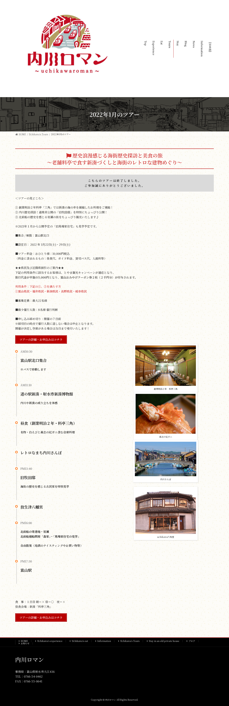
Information (104, 640)
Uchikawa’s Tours (130, 640)
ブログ (192, 640)
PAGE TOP (220, 681)
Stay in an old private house (164, 640)
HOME (24, 640)
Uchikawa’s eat (80, 640)
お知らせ (25, 643)
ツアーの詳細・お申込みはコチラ (41, 339)
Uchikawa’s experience (49, 640)
